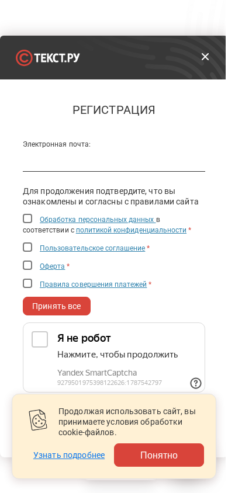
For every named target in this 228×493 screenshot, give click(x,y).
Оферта (52, 266)
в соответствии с (107, 225)
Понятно (159, 454)
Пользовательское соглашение (92, 248)
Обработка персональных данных (98, 220)
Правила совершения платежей (93, 284)
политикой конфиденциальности (131, 230)
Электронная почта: (57, 144)
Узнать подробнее (69, 455)
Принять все (56, 306)
